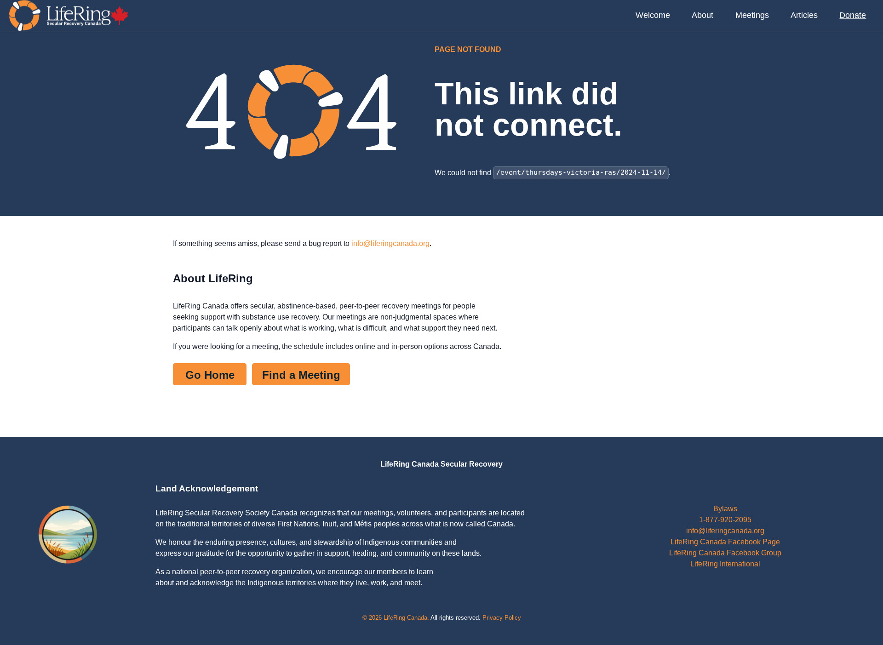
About (702, 15)
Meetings (752, 15)
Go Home (210, 375)
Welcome (653, 15)
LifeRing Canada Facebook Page (725, 542)
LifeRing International (725, 564)
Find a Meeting (301, 375)
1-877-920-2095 (725, 520)
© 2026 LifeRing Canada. (395, 617)
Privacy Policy (501, 617)
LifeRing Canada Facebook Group (725, 553)
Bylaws (725, 509)
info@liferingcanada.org (390, 243)
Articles (804, 15)
